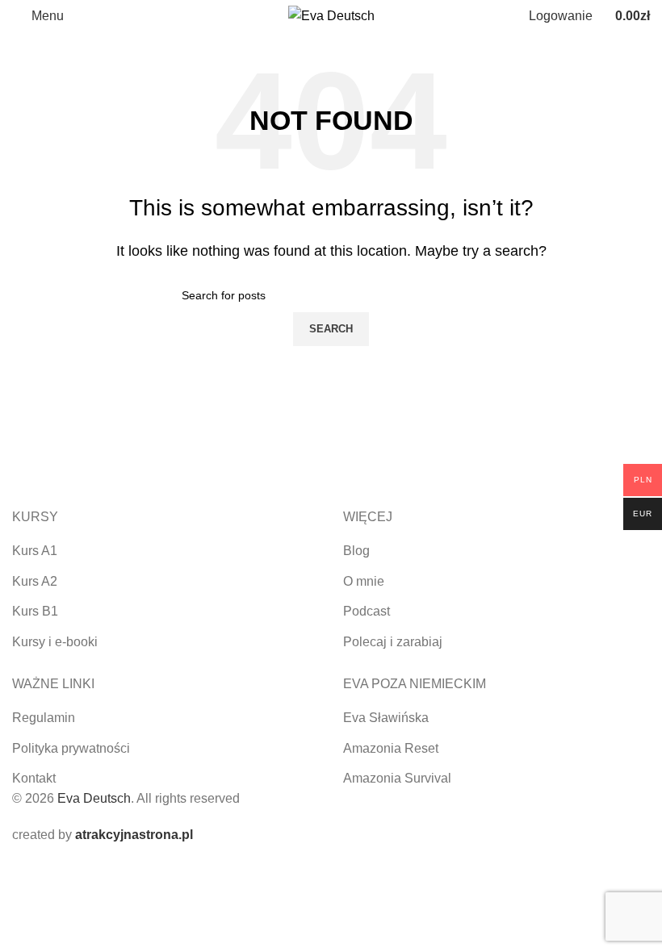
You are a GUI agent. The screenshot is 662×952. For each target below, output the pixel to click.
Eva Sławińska (386, 717)
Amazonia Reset (390, 748)
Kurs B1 (35, 611)
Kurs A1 (34, 550)
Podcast (366, 611)
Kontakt (34, 778)
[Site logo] (331, 15)
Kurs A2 (34, 581)
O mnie (363, 581)
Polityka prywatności (71, 748)
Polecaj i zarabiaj (392, 642)
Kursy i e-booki (55, 642)
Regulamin (43, 717)
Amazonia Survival (397, 778)
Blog (356, 550)
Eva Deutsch (94, 798)
